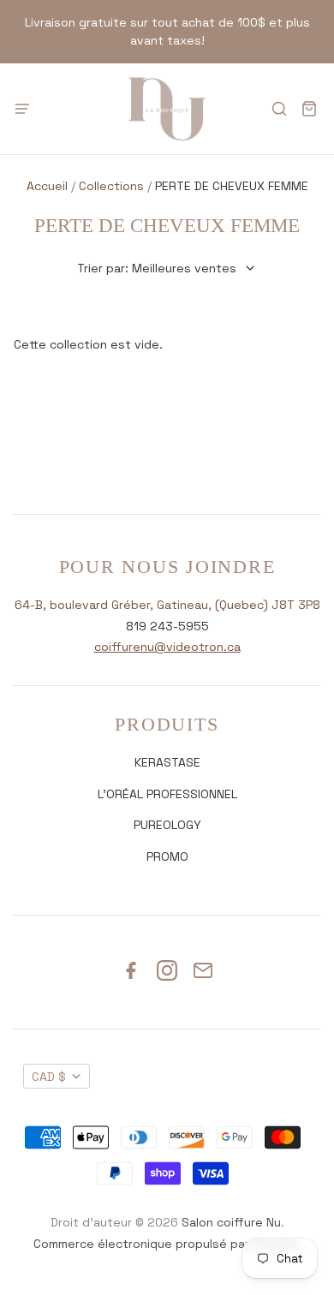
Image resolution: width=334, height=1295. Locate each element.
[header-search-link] (279, 109)
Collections (111, 186)
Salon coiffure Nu (231, 1222)
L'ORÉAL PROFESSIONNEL (167, 794)
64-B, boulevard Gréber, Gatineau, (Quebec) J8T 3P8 (167, 604)
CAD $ (49, 1076)
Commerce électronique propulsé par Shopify (165, 1243)
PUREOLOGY (167, 824)
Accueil (47, 186)
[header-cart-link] (309, 109)
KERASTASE (167, 762)
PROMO (167, 856)
